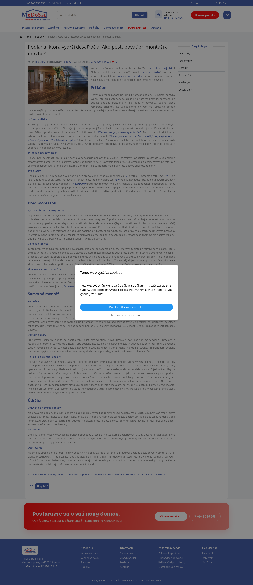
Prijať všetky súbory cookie (126, 307)
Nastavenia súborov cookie (126, 315)
